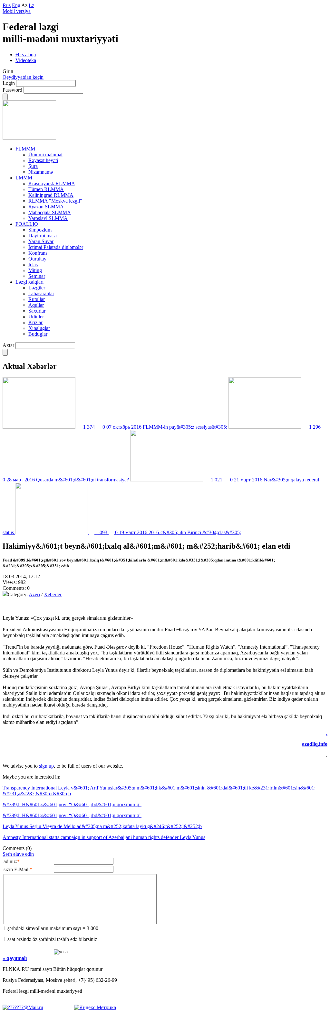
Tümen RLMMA (46, 189)
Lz (31, 5)
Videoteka (25, 60)
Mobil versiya (17, 11)
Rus (7, 5)
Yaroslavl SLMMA (48, 218)
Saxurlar (36, 311)
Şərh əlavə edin (18, 854)
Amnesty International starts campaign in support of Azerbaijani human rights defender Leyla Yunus (104, 837)
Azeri (34, 594)
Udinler (36, 316)
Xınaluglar (39, 328)
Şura (33, 166)
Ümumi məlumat (45, 154)
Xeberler (53, 594)
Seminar (36, 276)
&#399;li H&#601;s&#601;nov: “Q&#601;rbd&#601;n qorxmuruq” (72, 804)
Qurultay (37, 258)
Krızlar (35, 322)
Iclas (33, 264)
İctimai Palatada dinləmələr (55, 247)
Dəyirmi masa (42, 235)
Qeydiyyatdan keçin (23, 77)
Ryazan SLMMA (46, 206)
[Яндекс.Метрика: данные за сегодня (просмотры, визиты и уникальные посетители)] (95, 1007)
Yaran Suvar (40, 241)
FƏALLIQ (26, 224)
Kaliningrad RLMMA (50, 195)
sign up (46, 766)
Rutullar (36, 299)
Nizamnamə (40, 172)
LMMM (23, 177)
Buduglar (37, 334)
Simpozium (40, 230)
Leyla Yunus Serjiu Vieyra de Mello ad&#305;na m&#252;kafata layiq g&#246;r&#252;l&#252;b (102, 826)
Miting (35, 270)
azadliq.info (314, 744)
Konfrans (37, 253)
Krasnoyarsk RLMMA (51, 183)
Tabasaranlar (41, 293)
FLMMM (25, 148)
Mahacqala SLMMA (49, 212)
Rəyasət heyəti (43, 160)
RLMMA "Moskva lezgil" (55, 201)
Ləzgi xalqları (29, 282)
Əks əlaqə (25, 54)
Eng (16, 5)
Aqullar (36, 305)
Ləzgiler (36, 287)
